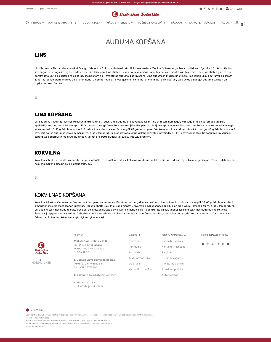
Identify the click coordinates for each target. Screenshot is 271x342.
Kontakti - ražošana (174, 246)
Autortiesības (170, 274)
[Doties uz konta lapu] (237, 23)
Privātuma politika (173, 263)
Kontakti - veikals (172, 241)
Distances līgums (172, 257)
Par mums (135, 246)
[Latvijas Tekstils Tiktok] (213, 8)
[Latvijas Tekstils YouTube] (221, 8)
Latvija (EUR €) (236, 9)
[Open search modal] (27, 23)
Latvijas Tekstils (50, 315)
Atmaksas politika (172, 269)
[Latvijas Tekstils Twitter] (217, 8)
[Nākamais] (231, 22)
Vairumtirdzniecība (140, 269)
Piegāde (167, 252)
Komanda (134, 252)
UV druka (134, 263)
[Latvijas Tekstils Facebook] (200, 8)
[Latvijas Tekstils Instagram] (204, 8)
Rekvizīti (134, 241)
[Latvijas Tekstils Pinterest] (208, 8)
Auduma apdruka (139, 257)
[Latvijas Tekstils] (135, 14)
